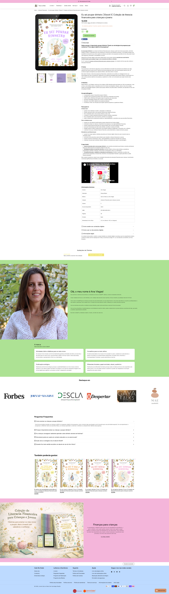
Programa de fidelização (60, 575)
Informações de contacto (105, 582)
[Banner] (14, 396)
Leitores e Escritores (61, 568)
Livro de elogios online (98, 571)
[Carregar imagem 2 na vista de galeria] (51, 78)
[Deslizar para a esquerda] (35, 78)
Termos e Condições (78, 571)
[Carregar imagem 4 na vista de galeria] (71, 78)
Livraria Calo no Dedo (44, 586)
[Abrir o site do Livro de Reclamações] (77, 591)
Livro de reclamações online (99, 573)
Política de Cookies (78, 575)
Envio (89, 22)
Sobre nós (37, 571)
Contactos (37, 573)
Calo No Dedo (39, 568)
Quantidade (84, 29)
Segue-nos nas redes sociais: (121, 568)
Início (35, 10)
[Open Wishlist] (131, 5)
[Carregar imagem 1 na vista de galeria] (41, 78)
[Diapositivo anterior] (57, 1)
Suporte (75, 568)
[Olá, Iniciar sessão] (127, 5)
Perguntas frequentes (59, 573)
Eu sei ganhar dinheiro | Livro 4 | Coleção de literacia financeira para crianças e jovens (122, 490)
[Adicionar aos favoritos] (77, 14)
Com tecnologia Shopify (55, 586)
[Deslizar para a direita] (77, 78)
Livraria (55, 571)
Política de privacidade (56, 582)
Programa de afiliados (59, 578)
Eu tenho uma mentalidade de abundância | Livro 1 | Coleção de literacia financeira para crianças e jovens (45, 491)
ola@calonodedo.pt (116, 6)
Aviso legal (116, 582)
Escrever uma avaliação (96, 255)
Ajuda (94, 568)
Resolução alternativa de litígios (100, 575)
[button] (124, 5)
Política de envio (68, 582)
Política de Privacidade (78, 573)
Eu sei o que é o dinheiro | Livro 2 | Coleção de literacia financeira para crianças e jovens (71, 490)
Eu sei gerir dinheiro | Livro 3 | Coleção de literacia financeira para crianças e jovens (96, 490)
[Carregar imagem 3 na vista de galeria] (61, 78)
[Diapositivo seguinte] (111, 1)
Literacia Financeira (42, 10)
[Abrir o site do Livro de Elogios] (89, 591)
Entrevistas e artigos (39, 575)
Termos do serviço (92, 582)
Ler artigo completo (105, 536)
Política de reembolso (79, 582)
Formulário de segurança (98, 578)
